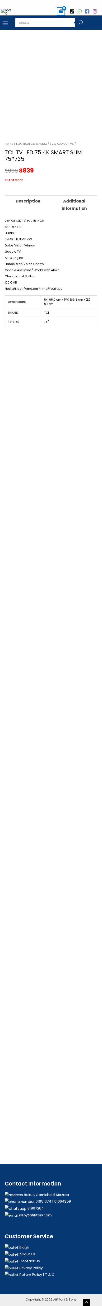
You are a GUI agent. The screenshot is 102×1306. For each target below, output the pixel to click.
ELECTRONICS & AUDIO (31, 144)
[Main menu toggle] (5, 23)
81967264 (35, 1208)
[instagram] (96, 11)
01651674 (43, 1201)
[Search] (81, 22)
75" (46, 322)
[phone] (73, 11)
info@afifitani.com (35, 1215)
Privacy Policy (31, 1267)
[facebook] (88, 11)
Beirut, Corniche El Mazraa (46, 1194)
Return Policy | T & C (37, 1274)
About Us (27, 1254)
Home (9, 144)
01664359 (62, 1201)
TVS (71, 144)
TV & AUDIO (57, 144)
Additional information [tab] (74, 205)
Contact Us (29, 1260)
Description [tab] (28, 201)
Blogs (24, 1247)
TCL (46, 313)
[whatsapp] (80, 11)
